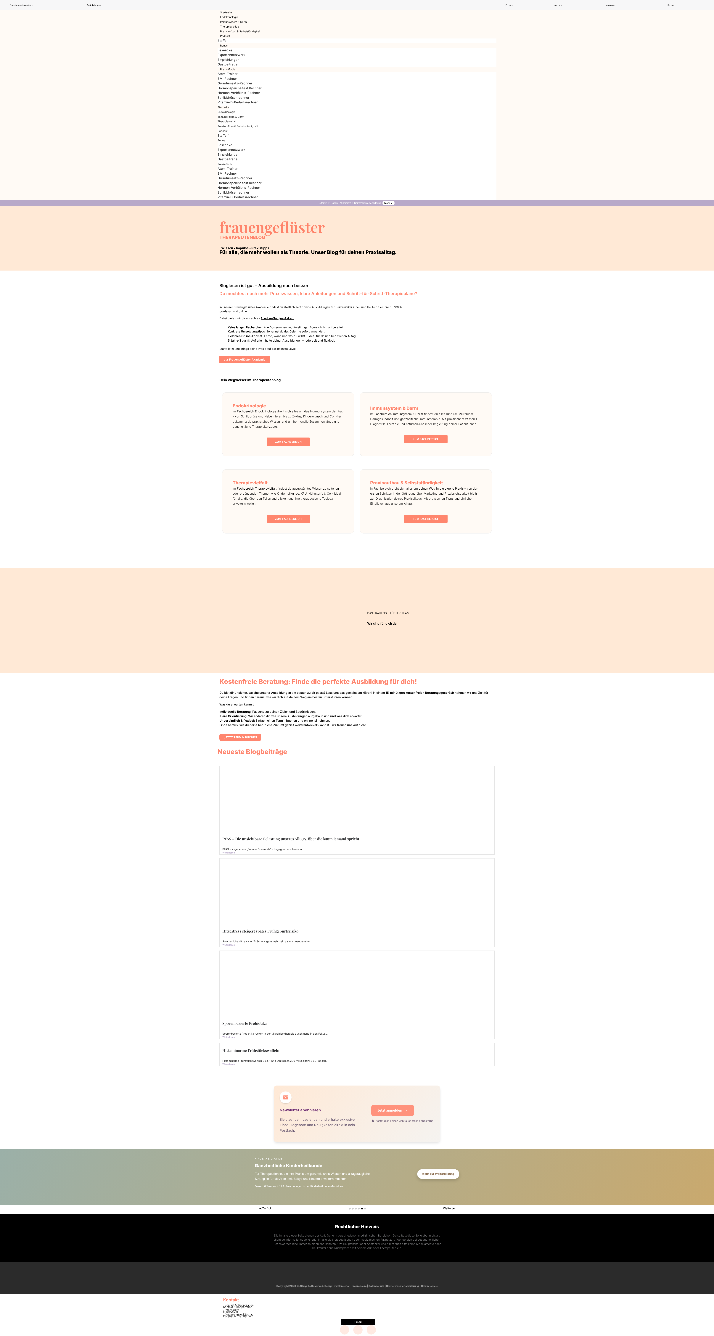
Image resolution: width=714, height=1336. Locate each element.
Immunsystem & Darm (233, 21)
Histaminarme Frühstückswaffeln (250, 1050)
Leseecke (225, 50)
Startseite (226, 12)
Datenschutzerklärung (238, 1316)
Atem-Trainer (228, 74)
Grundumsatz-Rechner (235, 83)
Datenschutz (376, 1285)
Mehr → (388, 203)
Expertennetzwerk (231, 55)
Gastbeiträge (227, 64)
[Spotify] (378, 1272)
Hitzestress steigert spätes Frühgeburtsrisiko (260, 930)
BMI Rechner (227, 79)
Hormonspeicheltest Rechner (240, 88)
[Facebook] (344, 1330)
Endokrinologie (229, 17)
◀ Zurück (265, 1208)
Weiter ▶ (449, 1208)
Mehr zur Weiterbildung (438, 1174)
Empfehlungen (228, 60)
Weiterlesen (228, 852)
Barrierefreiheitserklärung (402, 1285)
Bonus (224, 45)
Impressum (359, 1285)
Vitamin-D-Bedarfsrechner (238, 102)
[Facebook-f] (335, 1272)
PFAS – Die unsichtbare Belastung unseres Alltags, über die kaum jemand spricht (290, 838)
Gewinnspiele (429, 1285)
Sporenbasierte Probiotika (244, 1023)
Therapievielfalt (229, 26)
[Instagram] (350, 1272)
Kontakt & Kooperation (237, 1307)
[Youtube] (364, 1272)
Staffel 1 (223, 41)
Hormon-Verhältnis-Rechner (239, 93)
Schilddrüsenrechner (233, 97)
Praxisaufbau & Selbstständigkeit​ (240, 31)
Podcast (225, 36)
